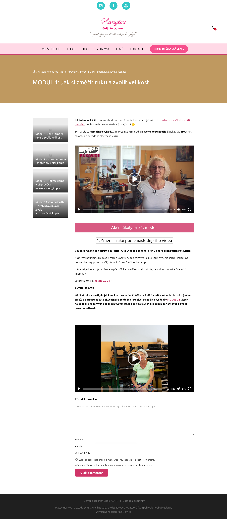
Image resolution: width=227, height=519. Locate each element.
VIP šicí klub (51, 49)
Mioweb (126, 511)
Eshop (71, 49)
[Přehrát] (79, 209)
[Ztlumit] (178, 209)
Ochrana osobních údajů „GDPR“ (101, 500)
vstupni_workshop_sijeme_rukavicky (57, 71)
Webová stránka (82, 453)
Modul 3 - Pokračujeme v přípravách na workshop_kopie (49, 184)
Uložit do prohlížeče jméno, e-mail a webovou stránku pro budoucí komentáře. (117, 460)
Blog (86, 49)
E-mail (78, 446)
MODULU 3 (173, 299)
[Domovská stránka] (34, 71)
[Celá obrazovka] (189, 209)
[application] (134, 179)
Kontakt (136, 49)
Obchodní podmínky (133, 500)
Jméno (79, 439)
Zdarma (103, 49)
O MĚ (119, 49)
